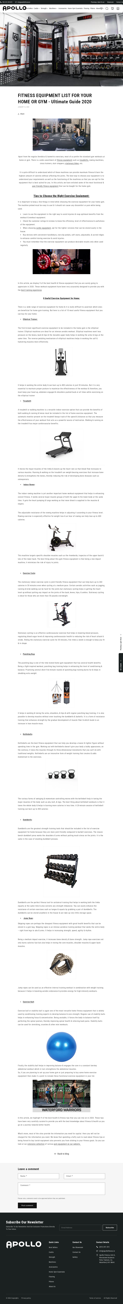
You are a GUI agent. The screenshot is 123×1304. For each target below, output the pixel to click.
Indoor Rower (29, 484)
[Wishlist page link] (101, 8)
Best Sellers (53, 1247)
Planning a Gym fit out (97, 2)
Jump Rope (28, 918)
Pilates (51, 1282)
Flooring (52, 1277)
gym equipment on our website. (67, 1144)
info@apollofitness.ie (24, 2)
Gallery (75, 1257)
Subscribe (110, 1228)
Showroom (110, 2)
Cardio (36, 8)
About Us (99, 8)
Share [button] (22, 114)
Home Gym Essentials (57, 1272)
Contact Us (119, 2)
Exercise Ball (28, 1002)
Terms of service (95, 1298)
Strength (44, 8)
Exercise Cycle (29, 573)
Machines (52, 8)
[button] (107, 8)
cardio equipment (43, 228)
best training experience (31, 290)
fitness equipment (64, 160)
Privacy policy (26, 1298)
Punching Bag (28, 654)
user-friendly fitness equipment (45, 186)
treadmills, (84, 160)
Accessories (53, 1267)
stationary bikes (72, 163)
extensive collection (36, 1144)
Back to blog (63, 1153)
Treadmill (27, 401)
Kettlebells (27, 734)
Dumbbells (27, 820)
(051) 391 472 (104, 1247)
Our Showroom (78, 1247)
